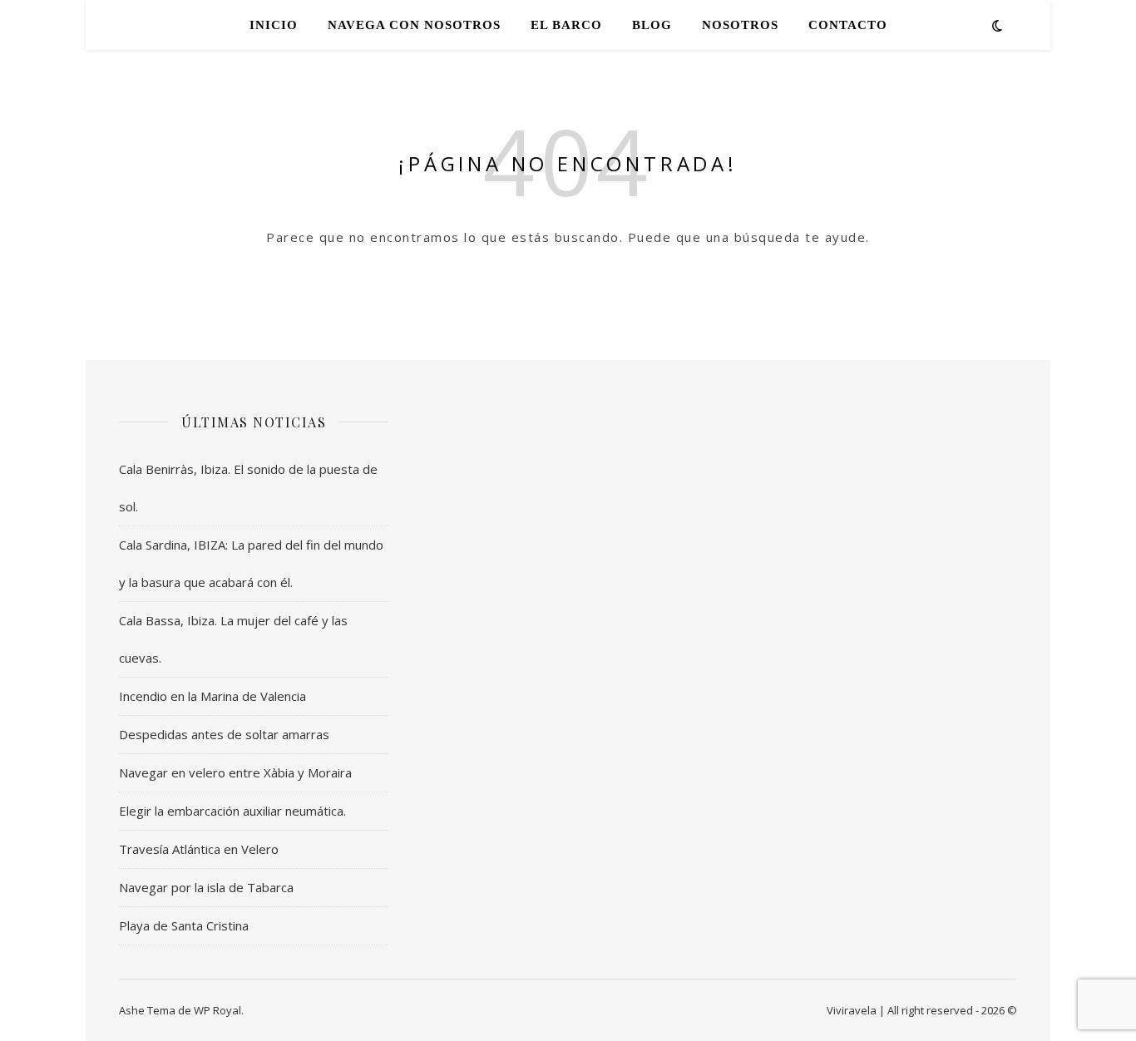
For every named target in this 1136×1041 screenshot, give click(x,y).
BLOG (652, 25)
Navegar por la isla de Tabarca (206, 887)
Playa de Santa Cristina (184, 925)
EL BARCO (566, 25)
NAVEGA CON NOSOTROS (414, 25)
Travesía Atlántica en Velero (199, 849)
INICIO (273, 25)
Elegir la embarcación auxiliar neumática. (232, 810)
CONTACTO (847, 25)
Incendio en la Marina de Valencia (212, 696)
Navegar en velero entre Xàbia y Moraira (235, 772)
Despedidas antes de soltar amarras (224, 734)
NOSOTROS (740, 25)
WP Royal (217, 1010)
